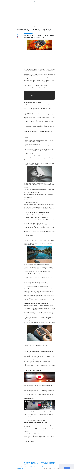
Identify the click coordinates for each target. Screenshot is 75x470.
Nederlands (27, 466)
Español (47, 466)
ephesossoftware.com (21, 468)
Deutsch (23, 466)
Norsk (36, 466)
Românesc (52, 466)
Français (43, 466)
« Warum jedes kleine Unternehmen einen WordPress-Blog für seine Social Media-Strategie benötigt (31, 463)
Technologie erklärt (28, 33)
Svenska (32, 466)
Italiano (40, 466)
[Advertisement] (37, 9)
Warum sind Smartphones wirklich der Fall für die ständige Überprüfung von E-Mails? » (48, 463)
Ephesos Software (38, 1)
